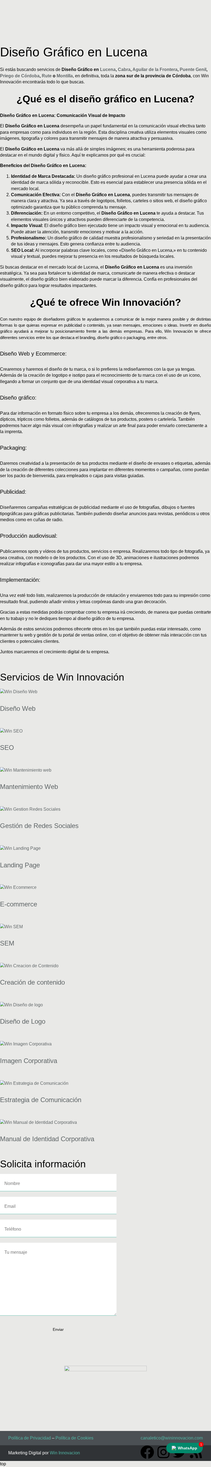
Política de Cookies (74, 1438)
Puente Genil (193, 69)
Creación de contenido (32, 982)
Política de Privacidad (29, 1438)
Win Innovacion (65, 1452)
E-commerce (18, 904)
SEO (7, 747)
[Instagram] (163, 1452)
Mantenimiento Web (29, 786)
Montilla (65, 75)
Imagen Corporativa (28, 1060)
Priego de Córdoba (20, 75)
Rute (47, 75)
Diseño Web (17, 708)
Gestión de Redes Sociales (39, 825)
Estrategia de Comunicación (40, 1099)
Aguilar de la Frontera (154, 69)
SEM (7, 943)
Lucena (108, 69)
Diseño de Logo (22, 1021)
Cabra (124, 69)
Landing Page (20, 865)
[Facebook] (147, 1452)
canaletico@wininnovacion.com (172, 1438)
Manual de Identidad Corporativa (47, 1139)
